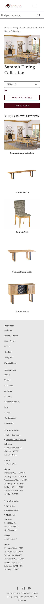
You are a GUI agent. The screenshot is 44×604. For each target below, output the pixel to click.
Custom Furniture (11, 401)
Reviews (7, 396)
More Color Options (22, 97)
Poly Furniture (12, 510)
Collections (32, 27)
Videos (7, 380)
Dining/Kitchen (18, 27)
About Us (8, 391)
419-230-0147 (10, 539)
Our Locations (10, 418)
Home (7, 27)
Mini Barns (10, 515)
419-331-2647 (10, 463)
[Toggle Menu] (35, 6)
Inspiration (8, 385)
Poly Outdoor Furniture (16, 439)
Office (6, 346)
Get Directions (10, 454)
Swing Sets (8, 357)
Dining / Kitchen (11, 335)
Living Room (9, 341)
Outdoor (8, 352)
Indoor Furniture (13, 435)
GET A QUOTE (22, 105)
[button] (35, 39)
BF (5, 90)
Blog (6, 407)
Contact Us (8, 423)
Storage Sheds (10, 363)
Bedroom (8, 330)
